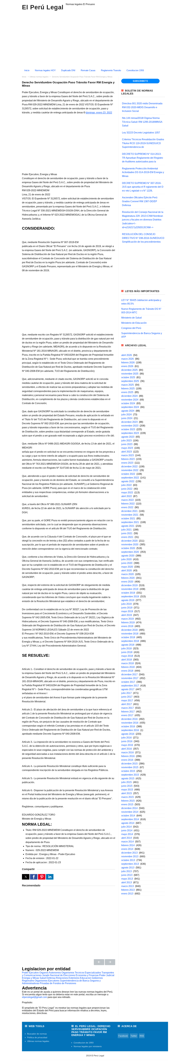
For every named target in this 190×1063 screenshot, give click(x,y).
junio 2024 (126, 418)
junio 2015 (126, 786)
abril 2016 (126, 748)
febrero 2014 (128, 845)
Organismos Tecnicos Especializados (81, 972)
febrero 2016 (128, 756)
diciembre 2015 (129, 763)
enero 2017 (127, 715)
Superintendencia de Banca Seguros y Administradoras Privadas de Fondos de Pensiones (61, 982)
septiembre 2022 (130, 477)
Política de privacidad (37, 1037)
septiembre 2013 (130, 864)
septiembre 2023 (130, 433)
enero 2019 (127, 626)
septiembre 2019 (130, 596)
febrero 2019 (128, 622)
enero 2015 (127, 804)
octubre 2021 (128, 518)
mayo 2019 (127, 611)
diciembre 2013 (129, 852)
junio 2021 (126, 533)
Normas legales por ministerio (88, 1046)
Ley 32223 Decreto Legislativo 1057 (141, 132)
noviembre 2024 (129, 399)
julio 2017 (126, 693)
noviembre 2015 (129, 767)
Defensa (50, 978)
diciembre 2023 (129, 422)
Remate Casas (88, 70)
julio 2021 (126, 529)
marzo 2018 (127, 663)
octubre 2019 (128, 593)
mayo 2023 (127, 448)
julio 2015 (126, 782)
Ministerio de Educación (134, 323)
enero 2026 (127, 366)
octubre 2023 (128, 429)
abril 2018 (126, 659)
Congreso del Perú (131, 328)
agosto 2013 (127, 867)
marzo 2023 (127, 455)
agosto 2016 (127, 734)
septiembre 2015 (130, 774)
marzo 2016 (127, 752)
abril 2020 (126, 570)
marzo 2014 (127, 841)
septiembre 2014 (130, 819)
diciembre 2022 (129, 466)
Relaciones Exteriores (67, 978)
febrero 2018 (128, 667)
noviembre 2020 (129, 544)
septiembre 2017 (130, 685)
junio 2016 (126, 741)
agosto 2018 (127, 645)
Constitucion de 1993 (84, 1042)
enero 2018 (127, 670)
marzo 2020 (127, 574)
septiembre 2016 (130, 730)
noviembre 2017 (129, 678)
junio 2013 (126, 875)
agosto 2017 (127, 689)
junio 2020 (126, 563)
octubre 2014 (128, 815)
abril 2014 (126, 838)
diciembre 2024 (129, 396)
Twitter (134, 1036)
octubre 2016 (128, 726)
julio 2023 (126, 440)
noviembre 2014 (129, 812)
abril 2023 (126, 451)
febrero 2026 (128, 362)
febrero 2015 (128, 800)
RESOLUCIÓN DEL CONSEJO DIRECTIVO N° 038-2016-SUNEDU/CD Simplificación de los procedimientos (143, 238)
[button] (25, 877)
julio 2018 (126, 648)
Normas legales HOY (45, 70)
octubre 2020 (128, 548)
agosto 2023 (127, 437)
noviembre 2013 (129, 856)
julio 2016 (126, 737)
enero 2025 (127, 392)
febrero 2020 (128, 578)
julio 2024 (126, 414)
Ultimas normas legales (38, 1041)
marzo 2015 (127, 797)
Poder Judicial (106, 975)
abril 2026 (126, 355)
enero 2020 (127, 581)
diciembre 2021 (129, 511)
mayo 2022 (127, 492)
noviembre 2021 (129, 515)
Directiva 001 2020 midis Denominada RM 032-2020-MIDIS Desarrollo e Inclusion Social (142, 107)
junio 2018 (126, 652)
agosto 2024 (127, 411)
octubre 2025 (128, 377)
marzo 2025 (127, 385)
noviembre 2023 (129, 425)
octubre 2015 (128, 771)
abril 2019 (126, 615)
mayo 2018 (127, 656)
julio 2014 (126, 826)
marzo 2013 (127, 886)
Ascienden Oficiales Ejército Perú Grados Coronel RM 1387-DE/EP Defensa (139, 201)
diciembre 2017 (129, 674)
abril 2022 (126, 496)
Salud (43, 978)
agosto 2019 (127, 600)
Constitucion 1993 (135, 70)
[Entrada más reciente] (99, 962)
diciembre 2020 (129, 541)
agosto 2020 (127, 555)
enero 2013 (127, 893)
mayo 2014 (127, 834)
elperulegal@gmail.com (34, 997)
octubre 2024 (128, 403)
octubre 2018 (128, 637)
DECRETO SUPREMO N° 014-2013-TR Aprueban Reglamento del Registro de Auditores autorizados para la (142, 158)
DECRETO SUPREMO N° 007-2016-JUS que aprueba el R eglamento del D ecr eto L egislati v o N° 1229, (142, 187)
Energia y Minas (30, 978)
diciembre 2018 (129, 630)
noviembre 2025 (129, 373)
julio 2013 (126, 871)
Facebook (123, 1036)
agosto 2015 (127, 778)
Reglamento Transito (111, 70)
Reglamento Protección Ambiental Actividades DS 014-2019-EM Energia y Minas (143, 172)
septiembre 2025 (130, 381)
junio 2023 (126, 444)
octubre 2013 (128, 860)
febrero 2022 (128, 503)
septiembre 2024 (130, 407)
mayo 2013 (127, 878)
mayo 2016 (127, 745)
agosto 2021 (127, 526)
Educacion (85, 978)
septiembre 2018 (130, 641)
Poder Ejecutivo (30, 972)
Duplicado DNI (68, 70)
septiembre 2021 (130, 522)
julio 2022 (126, 485)
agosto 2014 (127, 823)
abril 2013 (126, 882)
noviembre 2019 (129, 589)
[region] (95, 38)
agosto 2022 (127, 481)
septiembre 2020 (130, 552)
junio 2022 (126, 489)
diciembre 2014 (129, 808)
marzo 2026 (127, 359)
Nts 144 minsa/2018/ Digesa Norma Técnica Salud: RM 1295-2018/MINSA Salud (142, 122)
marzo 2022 (127, 500)
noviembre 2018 (129, 633)
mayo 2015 (127, 789)
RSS (142, 1036)
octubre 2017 (128, 682)
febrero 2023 (128, 459)
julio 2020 (126, 559)
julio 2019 (126, 604)
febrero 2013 (128, 890)
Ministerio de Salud (131, 317)
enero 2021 (127, 537)
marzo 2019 (127, 619)
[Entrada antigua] (110, 962)
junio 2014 (126, 830)
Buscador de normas (37, 1034)
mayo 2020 (127, 567)
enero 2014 (127, 849)
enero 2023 (127, 463)
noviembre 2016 (129, 722)
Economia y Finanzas (87, 975)
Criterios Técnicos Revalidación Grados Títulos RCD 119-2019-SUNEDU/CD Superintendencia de (143, 143)
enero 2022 (127, 507)
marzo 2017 (127, 708)
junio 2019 (126, 607)
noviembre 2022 (129, 470)
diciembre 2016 (129, 719)
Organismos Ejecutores (47, 980)
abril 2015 (126, 793)
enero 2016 (127, 760)
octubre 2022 (128, 474)
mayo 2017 (127, 700)
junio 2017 (126, 696)
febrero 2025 (128, 388)
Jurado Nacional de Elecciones (58, 975)
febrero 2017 (128, 711)
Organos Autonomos (50, 972)
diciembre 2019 (129, 585)
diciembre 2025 (129, 370)
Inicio (26, 70)
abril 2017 (126, 704)
